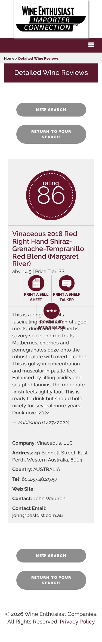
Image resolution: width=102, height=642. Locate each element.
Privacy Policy (77, 621)
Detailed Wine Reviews (38, 58)
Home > (10, 58)
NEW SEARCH (51, 110)
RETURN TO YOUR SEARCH (51, 134)
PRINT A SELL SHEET (36, 297)
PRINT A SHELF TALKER (66, 297)
